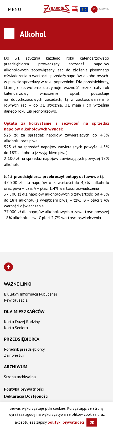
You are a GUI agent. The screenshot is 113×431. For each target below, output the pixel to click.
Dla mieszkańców (24, 311)
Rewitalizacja (16, 300)
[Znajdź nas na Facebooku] (8, 266)
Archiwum (15, 367)
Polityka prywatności (24, 389)
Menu (14, 9)
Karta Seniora (16, 327)
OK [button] (92, 422)
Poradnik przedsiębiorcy (24, 349)
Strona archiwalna (20, 376)
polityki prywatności (66, 422)
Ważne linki (18, 284)
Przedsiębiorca (21, 339)
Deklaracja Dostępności (26, 396)
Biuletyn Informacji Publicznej (30, 294)
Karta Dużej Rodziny (22, 321)
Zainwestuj (14, 355)
